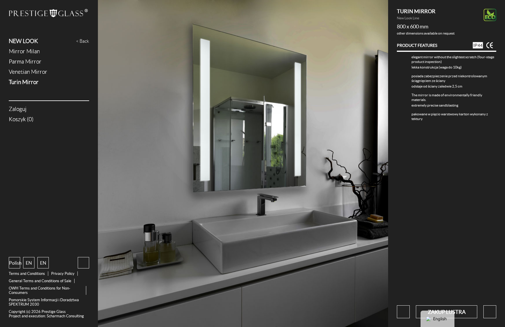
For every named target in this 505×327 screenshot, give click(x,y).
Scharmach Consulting (65, 316)
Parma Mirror (25, 62)
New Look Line (408, 18)
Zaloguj (17, 109)
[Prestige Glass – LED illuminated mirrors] (49, 13)
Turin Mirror (24, 82)
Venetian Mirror (28, 72)
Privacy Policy (63, 273)
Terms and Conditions (27, 273)
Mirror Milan (24, 51)
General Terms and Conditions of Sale (40, 281)
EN (29, 263)
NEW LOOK (23, 41)
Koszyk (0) (21, 119)
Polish (14, 263)
